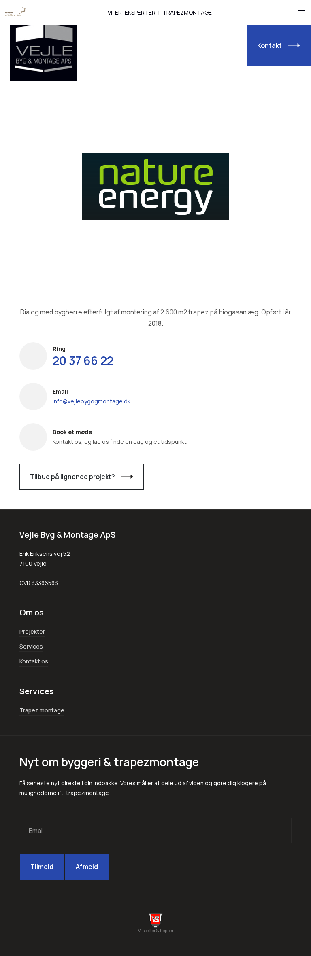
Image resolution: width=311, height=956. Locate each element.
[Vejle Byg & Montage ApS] (43, 48)
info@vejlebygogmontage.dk (91, 401)
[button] (302, 12)
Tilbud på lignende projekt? (72, 476)
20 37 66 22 (83, 360)
